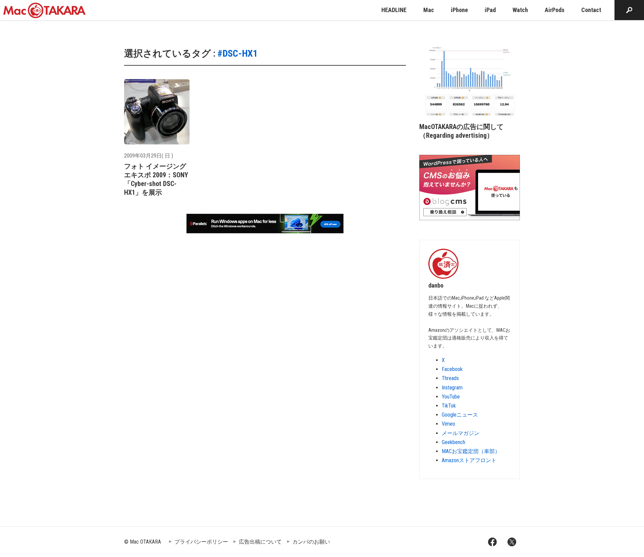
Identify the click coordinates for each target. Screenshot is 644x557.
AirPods (555, 9)
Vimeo (448, 424)
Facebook (452, 369)
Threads (450, 378)
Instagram (452, 387)
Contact (591, 9)
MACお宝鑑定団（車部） (471, 451)
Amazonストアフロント (469, 460)
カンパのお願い (311, 542)
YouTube (451, 396)
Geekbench (453, 442)
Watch (520, 9)
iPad (490, 9)
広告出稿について (260, 542)
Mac (428, 9)
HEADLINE (394, 9)
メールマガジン (460, 433)
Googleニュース (460, 415)
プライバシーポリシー (201, 542)
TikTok (449, 406)
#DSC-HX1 (237, 53)
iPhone (459, 9)
